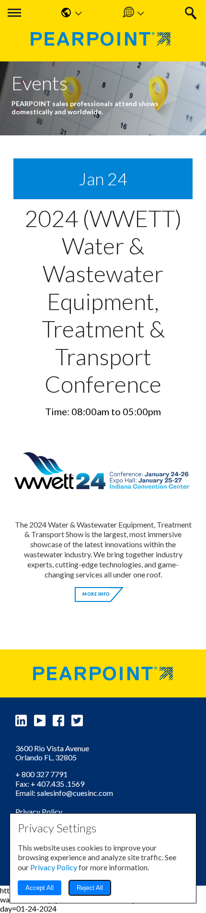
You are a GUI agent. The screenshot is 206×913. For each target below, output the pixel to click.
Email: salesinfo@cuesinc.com (64, 792)
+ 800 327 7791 (41, 774)
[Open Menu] (14, 12)
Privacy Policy (38, 811)
